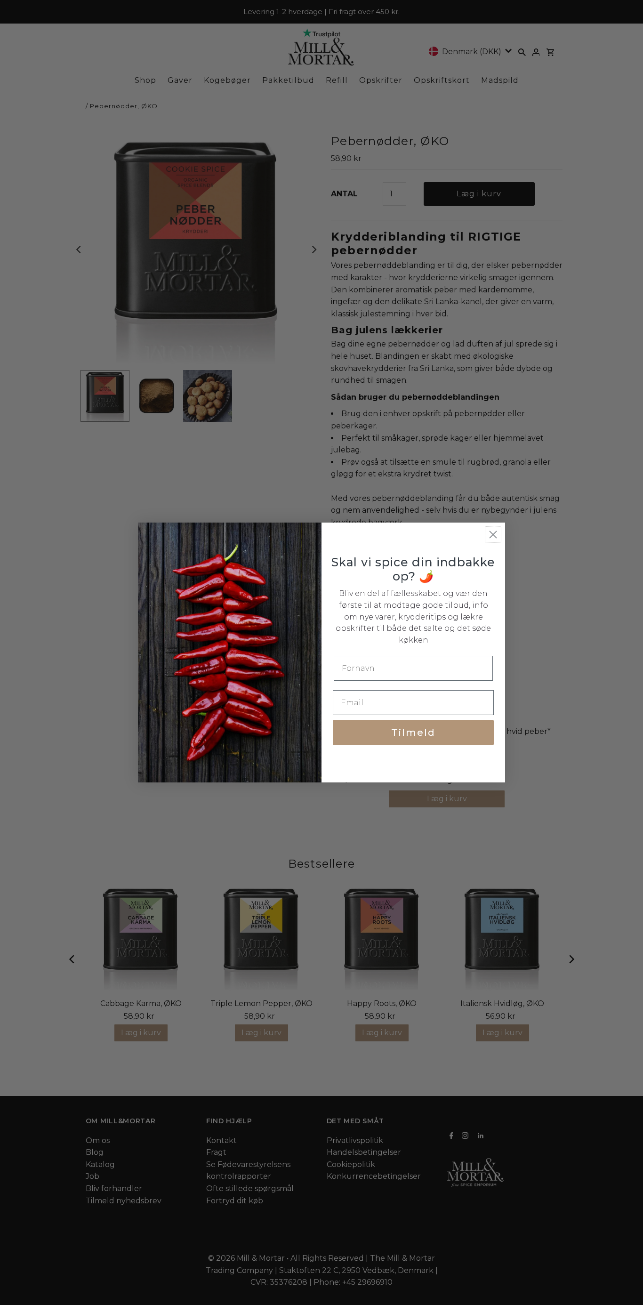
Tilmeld (413, 732)
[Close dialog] (493, 534)
